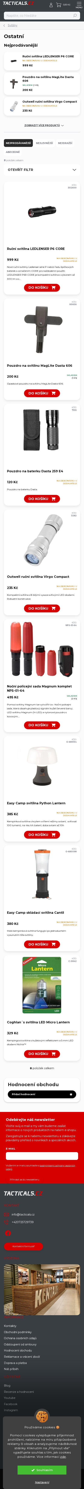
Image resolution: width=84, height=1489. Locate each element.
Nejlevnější (44, 143)
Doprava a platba (15, 1363)
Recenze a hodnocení (19, 1392)
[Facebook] (7, 1232)
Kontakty (10, 1326)
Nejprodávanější (18, 143)
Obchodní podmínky (18, 1332)
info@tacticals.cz (23, 1214)
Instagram (11, 1410)
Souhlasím (45, 1470)
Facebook (10, 1404)
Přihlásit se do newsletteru (24, 1179)
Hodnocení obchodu (18, 1350)
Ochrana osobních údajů (20, 1338)
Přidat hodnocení (23, 1094)
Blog (7, 1385)
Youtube (9, 1398)
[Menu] (79, 5)
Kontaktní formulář (24, 1246)
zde (63, 1457)
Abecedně (13, 152)
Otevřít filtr (20, 170)
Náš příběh (11, 1369)
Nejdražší (65, 143)
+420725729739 (23, 1222)
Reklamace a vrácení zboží (22, 1356)
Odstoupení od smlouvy (20, 1344)
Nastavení (42, 1482)
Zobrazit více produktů (42, 125)
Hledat (75, 15)
